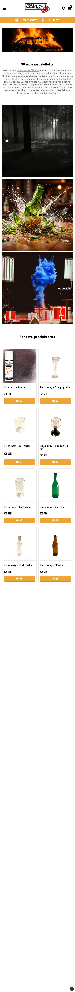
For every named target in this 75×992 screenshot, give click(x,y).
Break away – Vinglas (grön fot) (54, 447)
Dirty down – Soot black (16, 387)
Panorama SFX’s (28, 70)
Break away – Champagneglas (55, 387)
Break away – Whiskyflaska (18, 565)
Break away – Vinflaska (52, 507)
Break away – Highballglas (17, 507)
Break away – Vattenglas (17, 445)
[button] (69, 8)
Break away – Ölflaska (51, 565)
